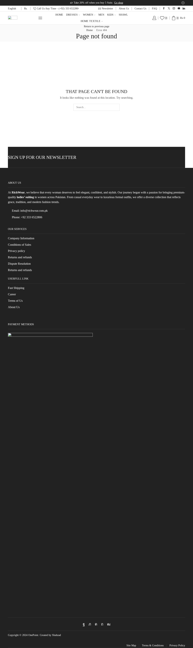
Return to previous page (96, 26)
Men (101, 14)
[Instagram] (174, 8)
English (12, 8)
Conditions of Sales (19, 244)
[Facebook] (164, 8)
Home (59, 14)
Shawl (123, 14)
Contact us (140, 8)
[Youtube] (179, 8)
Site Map (131, 645)
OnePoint (33, 635)
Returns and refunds (20, 257)
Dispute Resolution (19, 263)
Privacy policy (16, 250)
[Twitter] (169, 8)
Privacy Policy (177, 645)
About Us (124, 8)
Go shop (118, 2)
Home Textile (90, 21)
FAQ (154, 8)
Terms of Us (15, 300)
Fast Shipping (16, 288)
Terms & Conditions (153, 645)
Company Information (21, 238)
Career (12, 294)
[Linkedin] (184, 8)
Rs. (26, 8)
